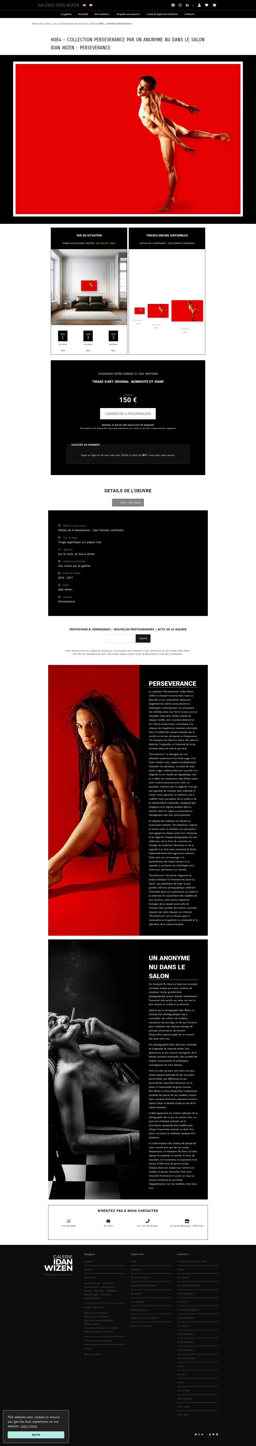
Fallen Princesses (185, 1334)
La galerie (66, 14)
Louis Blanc (108, 1283)
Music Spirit (182, 1414)
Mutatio (181, 1382)
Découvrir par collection (96, 1312)
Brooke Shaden (91, 1294)
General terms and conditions (145, 1318)
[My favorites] (206, 5)
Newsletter (136, 1269)
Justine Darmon (92, 1287)
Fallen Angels (183, 1406)
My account (136, 1293)
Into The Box (183, 1277)
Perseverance (95, 47)
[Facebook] (174, 5)
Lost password (137, 1301)
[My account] (199, 5)
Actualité (83, 14)
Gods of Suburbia (185, 1350)
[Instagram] (180, 5)
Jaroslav (88, 1290)
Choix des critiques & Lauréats (99, 1320)
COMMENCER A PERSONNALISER (128, 414)
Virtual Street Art (185, 1293)
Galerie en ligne (86, 23)
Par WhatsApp (69, 1225)
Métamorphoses (184, 1398)
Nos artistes (101, 14)
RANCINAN (111, 1290)
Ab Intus (181, 1374)
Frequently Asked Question (143, 1285)
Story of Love (183, 1390)
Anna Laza (99, 1290)
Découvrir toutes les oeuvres (98, 1331)
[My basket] (214, 5)
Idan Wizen (106, 1294)
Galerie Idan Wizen (58, 4)
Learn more (28, 1426)
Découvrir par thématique (96, 1316)
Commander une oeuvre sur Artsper (101, 1327)
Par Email (108, 1225)
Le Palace (181, 1301)
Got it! (36, 1434)
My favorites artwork (140, 1277)
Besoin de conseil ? (94, 1354)
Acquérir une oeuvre (127, 14)
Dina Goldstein (108, 1287)
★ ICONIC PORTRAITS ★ (188, 1309)
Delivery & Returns (139, 1309)
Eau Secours (183, 1326)
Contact (189, 14)
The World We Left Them (189, 1285)
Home (133, 1261)
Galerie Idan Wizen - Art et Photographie (52, 23)
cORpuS (180, 1366)
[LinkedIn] (189, 5)
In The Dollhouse (185, 1342)
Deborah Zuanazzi (93, 1298)
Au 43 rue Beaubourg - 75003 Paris (187, 1225)
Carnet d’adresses (185, 1318)
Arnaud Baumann (92, 1283)
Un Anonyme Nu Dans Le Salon (170, 39)
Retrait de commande (141, 1326)
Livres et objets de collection (162, 14)
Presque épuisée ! (93, 1324)
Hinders (180, 1269)
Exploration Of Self (186, 1358)
